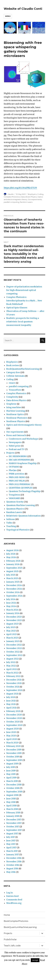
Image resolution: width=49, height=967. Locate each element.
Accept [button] (35, 960)
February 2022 (13, 676)
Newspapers (15, 442)
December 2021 (13, 679)
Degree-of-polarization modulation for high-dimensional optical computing (24, 290)
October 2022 (12, 651)
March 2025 (12, 578)
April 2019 (11, 777)
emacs (12, 383)
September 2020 (14, 725)
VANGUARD (14, 498)
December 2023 (14, 616)
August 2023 (12, 623)
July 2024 (10, 599)
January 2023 (12, 641)
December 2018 (13, 784)
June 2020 (11, 732)
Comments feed (14, 899)
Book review (12, 365)
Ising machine (13, 407)
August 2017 (12, 833)
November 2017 (13, 823)
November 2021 (13, 683)
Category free (13, 372)
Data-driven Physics (29, 197)
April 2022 (11, 669)
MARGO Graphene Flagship (23, 463)
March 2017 (12, 851)
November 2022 (14, 648)
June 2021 (11, 700)
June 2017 (10, 840)
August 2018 (12, 795)
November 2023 (14, 620)
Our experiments (35, 199)
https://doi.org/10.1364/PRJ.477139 (20, 187)
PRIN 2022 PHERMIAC (20, 484)
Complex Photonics (12, 197)
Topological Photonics (17, 529)
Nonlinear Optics (15, 414)
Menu (8, 16)
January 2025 (12, 582)
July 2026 (10, 554)
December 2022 (14, 644)
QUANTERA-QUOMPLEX (21, 487)
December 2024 (14, 585)
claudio (11, 194)
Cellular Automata (15, 376)
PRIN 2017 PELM (17, 481)
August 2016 (12, 868)
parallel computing (11, 202)
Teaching (11, 526)
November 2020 (14, 718)
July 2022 (10, 662)
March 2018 (12, 809)
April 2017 (11, 847)
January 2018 (12, 816)
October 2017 (12, 826)
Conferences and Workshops (23, 439)
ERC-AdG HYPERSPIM (19, 460)
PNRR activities (16, 474)
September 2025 (14, 568)
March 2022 (12, 672)
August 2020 (12, 728)
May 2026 (11, 557)
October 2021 (12, 686)
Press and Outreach (16, 435)
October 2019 (12, 756)
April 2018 (11, 805)
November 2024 (14, 589)
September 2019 (14, 760)
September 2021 (14, 690)
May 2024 (11, 606)
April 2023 (11, 634)
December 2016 (13, 858)
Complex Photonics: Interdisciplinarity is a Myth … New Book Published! (24, 300)
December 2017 (13, 819)
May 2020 (11, 735)
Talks (9, 522)
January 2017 (12, 854)
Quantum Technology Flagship (24, 491)
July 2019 (10, 767)
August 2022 (12, 658)
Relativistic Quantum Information (23, 515)
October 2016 (12, 865)
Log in (9, 892)
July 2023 (10, 627)
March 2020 (12, 742)
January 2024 (12, 613)
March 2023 (12, 637)
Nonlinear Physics (15, 421)
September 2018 (14, 791)
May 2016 (10, 872)
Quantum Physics (15, 508)
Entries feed (12, 896)
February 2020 (13, 746)
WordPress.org (13, 903)
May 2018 (11, 802)
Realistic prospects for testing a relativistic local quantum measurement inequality (22, 321)
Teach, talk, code (12, 945)
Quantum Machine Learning (20, 505)
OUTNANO (14, 467)
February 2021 (13, 711)
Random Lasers (26, 202)
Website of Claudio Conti (23, 8)
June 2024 (11, 603)
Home (7, 915)
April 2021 (11, 707)
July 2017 (10, 837)
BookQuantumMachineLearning (22, 369)
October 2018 (12, 788)
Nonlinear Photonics (16, 418)
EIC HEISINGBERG (18, 456)
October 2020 (13, 721)
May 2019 (10, 774)
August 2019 (12, 763)
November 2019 (13, 753)
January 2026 (12, 564)
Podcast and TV (16, 449)
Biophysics (32, 194)
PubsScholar (10, 939)
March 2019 (12, 781)
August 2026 (12, 550)
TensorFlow (15, 390)
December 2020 (14, 714)
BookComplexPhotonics (16, 921)
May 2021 (10, 704)
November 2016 (13, 861)
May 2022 (11, 665)
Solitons (10, 519)
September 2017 (14, 830)
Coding (40, 194)
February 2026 (13, 561)
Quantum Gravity (14, 501)
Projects (10, 453)
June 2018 (11, 798)
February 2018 (13, 812)
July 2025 (10, 575)
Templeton (14, 494)
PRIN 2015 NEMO (17, 477)
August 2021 (12, 693)
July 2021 (10, 697)
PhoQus (13, 470)
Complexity (12, 397)
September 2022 (14, 655)
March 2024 (12, 609)
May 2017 (10, 844)
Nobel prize (14, 446)
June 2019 (11, 770)
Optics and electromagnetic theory (24, 425)
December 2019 (13, 749)
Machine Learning (15, 411)
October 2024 (13, 592)
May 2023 (11, 630)
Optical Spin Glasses (16, 307)
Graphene (11, 404)
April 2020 (11, 739)
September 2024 (14, 596)
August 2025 (12, 571)
